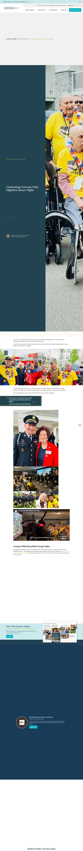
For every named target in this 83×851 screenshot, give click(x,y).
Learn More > (31, 1)
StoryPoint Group (15, 235)
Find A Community (75, 10)
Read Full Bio (33, 727)
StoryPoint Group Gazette (24, 39)
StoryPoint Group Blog (11, 39)
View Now (9, 636)
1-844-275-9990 (78, 5)
